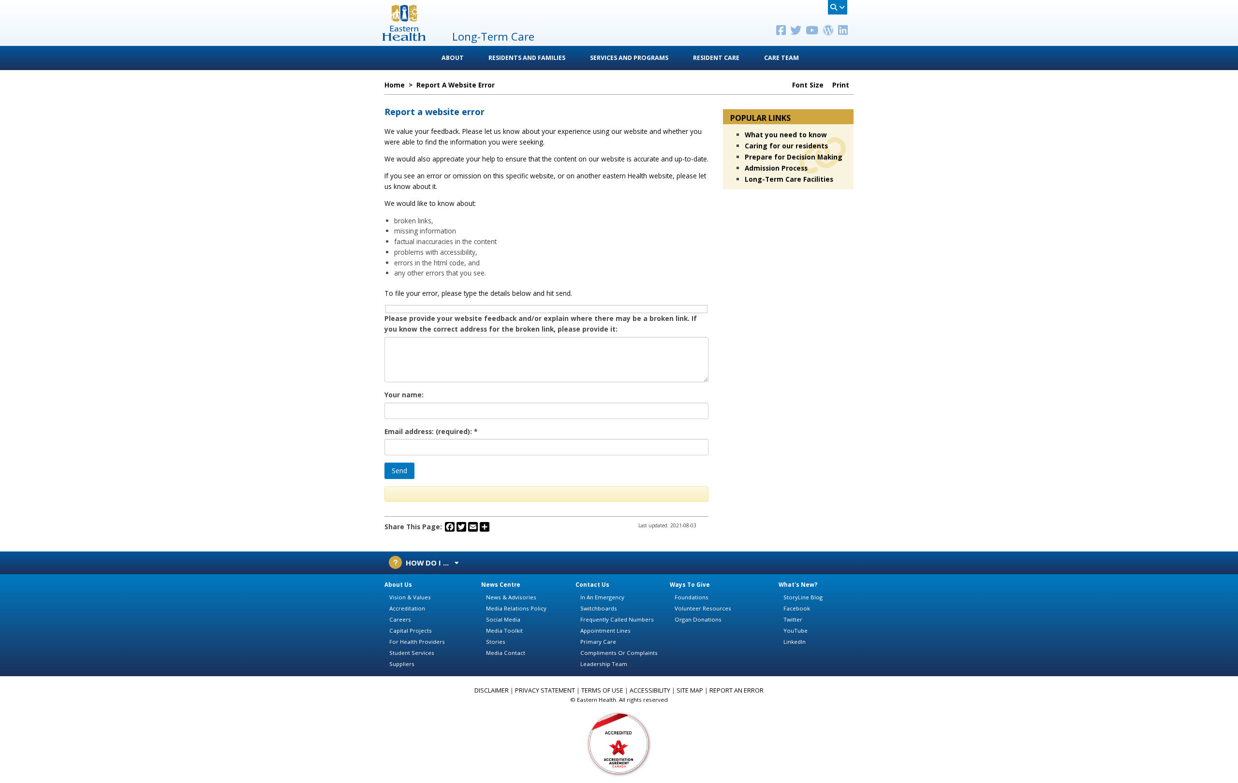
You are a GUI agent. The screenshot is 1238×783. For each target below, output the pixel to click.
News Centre (500, 584)
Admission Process (776, 168)
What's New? (798, 584)
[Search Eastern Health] (837, 7)
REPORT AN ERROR (736, 690)
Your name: (404, 394)
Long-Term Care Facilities (789, 179)
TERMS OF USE (602, 690)
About (453, 58)
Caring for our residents (786, 145)
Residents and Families (526, 58)
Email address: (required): (430, 431)
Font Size (808, 85)
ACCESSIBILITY (650, 690)
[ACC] (619, 743)
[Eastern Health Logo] (404, 38)
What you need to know (786, 134)
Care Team (781, 58)
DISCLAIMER (491, 690)
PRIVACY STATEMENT (545, 690)
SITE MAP (690, 690)
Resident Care (716, 58)
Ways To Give (690, 584)
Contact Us (592, 584)
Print (841, 85)
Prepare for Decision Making (793, 156)
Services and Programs (629, 58)
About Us (398, 584)
